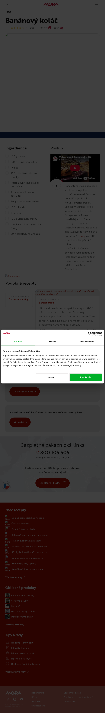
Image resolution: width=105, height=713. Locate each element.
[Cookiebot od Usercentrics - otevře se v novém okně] (90, 334)
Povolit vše (85, 377)
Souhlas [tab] (18, 341)
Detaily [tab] (52, 341)
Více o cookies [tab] (87, 341)
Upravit (50, 377)
